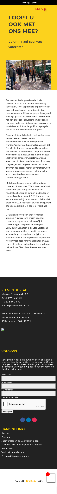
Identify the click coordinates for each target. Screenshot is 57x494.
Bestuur (6, 433)
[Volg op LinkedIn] (28, 420)
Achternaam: (6, 382)
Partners (6, 437)
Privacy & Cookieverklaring (15, 455)
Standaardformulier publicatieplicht (21, 444)
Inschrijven (7, 411)
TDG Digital (31, 481)
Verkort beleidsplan (12, 452)
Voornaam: (6, 374)
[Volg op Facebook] (22, 420)
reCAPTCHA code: (9, 397)
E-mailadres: (7, 390)
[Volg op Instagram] (34, 420)
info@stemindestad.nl (16, 305)
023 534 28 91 (12, 301)
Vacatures (7, 448)
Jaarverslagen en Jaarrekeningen (20, 440)
